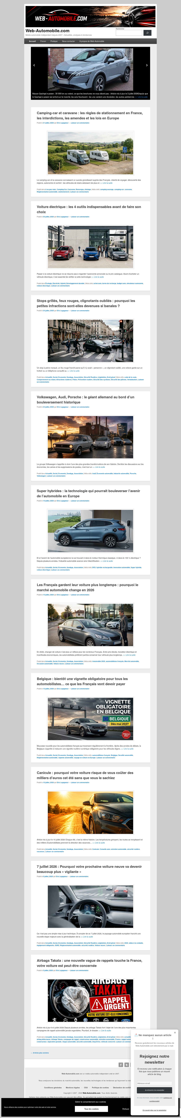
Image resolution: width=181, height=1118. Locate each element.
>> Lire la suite (137, 96)
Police (74, 379)
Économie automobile (105, 473)
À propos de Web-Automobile (92, 41)
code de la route (130, 377)
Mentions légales (73, 1087)
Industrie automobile (121, 473)
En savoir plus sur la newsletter (154, 1110)
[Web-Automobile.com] (90, 26)
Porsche (133, 473)
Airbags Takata (57, 1039)
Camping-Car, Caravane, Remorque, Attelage (74, 189)
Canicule (95, 849)
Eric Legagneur (63, 123)
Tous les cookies (91, 1109)
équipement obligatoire (45, 945)
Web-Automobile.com (47, 30)
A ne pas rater (50, 189)
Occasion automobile (45, 663)
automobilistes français (115, 661)
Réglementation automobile (47, 192)
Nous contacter (68, 41)
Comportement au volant (46, 379)
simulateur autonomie (135, 283)
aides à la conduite (136, 943)
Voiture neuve (59, 663)
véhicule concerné (108, 1041)
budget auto (121, 283)
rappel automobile (128, 1039)
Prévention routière (85, 379)
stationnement (63, 192)
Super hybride (136, 567)
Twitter (126, 1065)
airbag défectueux (43, 1039)
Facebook (121, 1065)
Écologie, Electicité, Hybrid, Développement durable (64, 283)
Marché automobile (131, 661)
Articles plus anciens (40, 1053)
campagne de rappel (71, 1039)
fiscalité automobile (125, 755)
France (118, 1039)
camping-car (119, 189)
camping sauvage (107, 189)
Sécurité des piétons (118, 379)
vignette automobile (65, 757)
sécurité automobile (84, 1041)
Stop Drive (96, 1041)
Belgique (114, 755)
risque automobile (69, 1041)
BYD (94, 567)
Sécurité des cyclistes (101, 379)
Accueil (32, 41)
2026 (126, 943)
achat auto (97, 283)
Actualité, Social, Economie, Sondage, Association (64, 377)
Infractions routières (64, 379)
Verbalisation (132, 379)
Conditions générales (53, 1087)
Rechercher (120, 29)
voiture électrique (43, 285)
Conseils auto (105, 849)
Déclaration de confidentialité (125, 1087)
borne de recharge (109, 283)
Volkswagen (41, 476)
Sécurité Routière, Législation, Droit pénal (99, 377)
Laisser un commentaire (80, 123)
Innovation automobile (121, 567)
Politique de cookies (100, 1087)
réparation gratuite (54, 1041)
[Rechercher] (147, 33)
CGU (86, 1087)
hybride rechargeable (104, 567)
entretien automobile (118, 849)
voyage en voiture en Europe (85, 757)
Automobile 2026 (98, 661)
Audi (94, 473)
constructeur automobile (89, 1039)
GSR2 (57, 945)
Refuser (125, 1109)
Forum (43, 41)
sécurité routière (133, 849)
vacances (40, 851)
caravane (128, 189)
